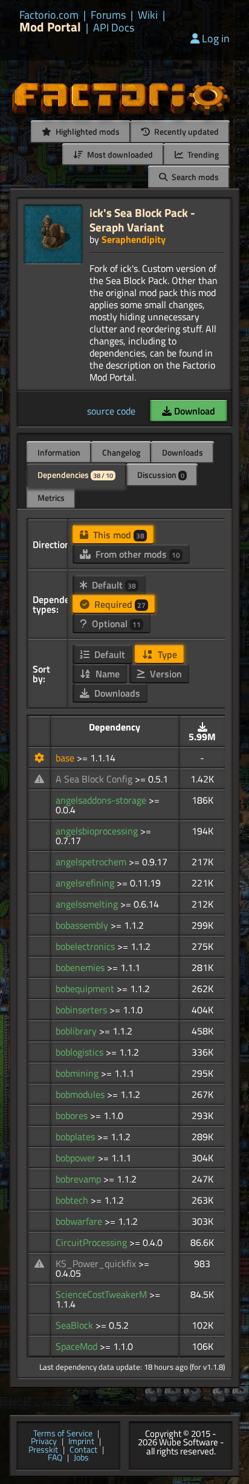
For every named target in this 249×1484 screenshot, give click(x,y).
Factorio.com (49, 15)
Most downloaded (119, 154)
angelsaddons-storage (102, 800)
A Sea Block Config (95, 779)
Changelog (121, 452)
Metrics (51, 497)
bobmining (78, 1073)
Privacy (44, 1441)
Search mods (194, 176)
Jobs (81, 1458)
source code (111, 411)
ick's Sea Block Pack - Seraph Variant (142, 220)
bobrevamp (79, 1179)
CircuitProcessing (92, 1242)
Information (58, 452)
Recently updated (185, 131)
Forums (108, 15)
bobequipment (86, 988)
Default (112, 585)
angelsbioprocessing (98, 831)
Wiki (148, 15)
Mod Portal (50, 27)
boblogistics (81, 1052)
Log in (216, 38)
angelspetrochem (92, 861)
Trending (202, 154)
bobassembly (83, 925)
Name (106, 673)
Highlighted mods (87, 131)
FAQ (55, 1458)
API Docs (113, 27)
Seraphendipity (134, 239)
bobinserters (82, 1009)
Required (119, 604)
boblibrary (77, 1031)
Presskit (43, 1450)
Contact (83, 1450)
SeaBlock (75, 1325)
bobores (73, 1115)
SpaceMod (78, 1346)
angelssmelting (88, 904)
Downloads (182, 452)
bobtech (73, 1200)
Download (193, 411)
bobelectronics (86, 946)
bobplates (76, 1136)
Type (166, 654)
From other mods (136, 554)
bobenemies (81, 967)
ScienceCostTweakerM (102, 1294)
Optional (115, 623)
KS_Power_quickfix (97, 1263)
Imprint (81, 1441)
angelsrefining (86, 883)
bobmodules (81, 1094)
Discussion (160, 474)
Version (164, 673)
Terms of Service (62, 1434)
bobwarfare (80, 1221)
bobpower (77, 1157)
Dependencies (75, 474)
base (66, 757)
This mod (117, 534)
